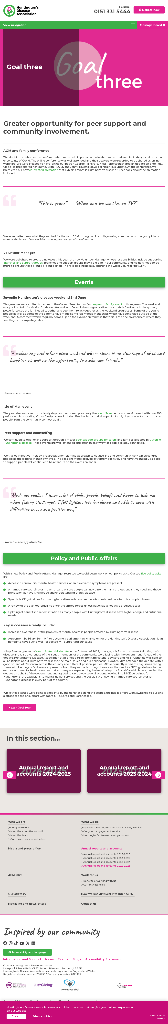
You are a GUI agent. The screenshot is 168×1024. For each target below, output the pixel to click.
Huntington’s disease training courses (106, 835)
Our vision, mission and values (28, 839)
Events (63, 959)
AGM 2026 (15, 875)
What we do (90, 821)
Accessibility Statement (103, 959)
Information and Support (22, 959)
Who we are (16, 821)
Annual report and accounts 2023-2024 (106, 862)
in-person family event (108, 304)
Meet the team (19, 835)
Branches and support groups (23, 262)
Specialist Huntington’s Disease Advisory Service (112, 827)
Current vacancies (94, 884)
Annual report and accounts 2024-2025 (106, 858)
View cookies (42, 1016)
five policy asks (151, 573)
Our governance (20, 827)
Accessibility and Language (28, 952)
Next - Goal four (20, 707)
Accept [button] (16, 1016)
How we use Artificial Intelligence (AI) (108, 894)
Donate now (150, 10)
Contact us (88, 903)
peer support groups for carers (96, 439)
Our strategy (17, 894)
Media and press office (24, 848)
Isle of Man (104, 413)
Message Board (151, 25)
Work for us (89, 875)
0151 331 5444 (112, 11)
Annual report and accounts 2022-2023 (106, 865)
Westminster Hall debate (52, 651)
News (49, 959)
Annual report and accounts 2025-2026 (106, 854)
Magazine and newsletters (27, 903)
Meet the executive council (26, 831)
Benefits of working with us (99, 881)
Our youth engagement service (101, 831)
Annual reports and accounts (101, 848)
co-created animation (43, 170)
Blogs (77, 959)
